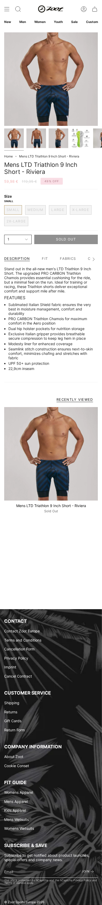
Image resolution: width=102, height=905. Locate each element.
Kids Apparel (15, 810)
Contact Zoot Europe (22, 631)
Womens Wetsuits (19, 828)
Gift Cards (12, 721)
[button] (18, 9)
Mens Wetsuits (16, 819)
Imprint (10, 667)
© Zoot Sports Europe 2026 (24, 902)
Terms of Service (15, 883)
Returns (10, 712)
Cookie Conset (16, 765)
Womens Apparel (18, 792)
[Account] (84, 9)
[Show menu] (7, 9)
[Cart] (95, 9)
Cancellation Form (19, 649)
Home (8, 156)
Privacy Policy (16, 658)
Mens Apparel (16, 801)
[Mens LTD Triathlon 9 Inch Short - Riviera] (51, 454)
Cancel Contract (18, 676)
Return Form (14, 730)
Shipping (11, 703)
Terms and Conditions (22, 640)
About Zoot (13, 756)
